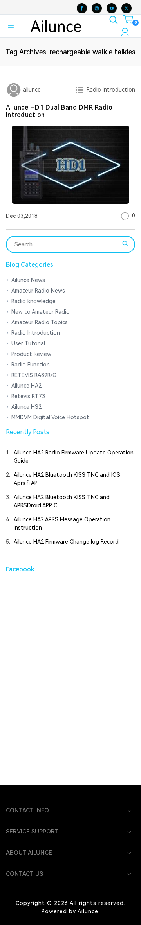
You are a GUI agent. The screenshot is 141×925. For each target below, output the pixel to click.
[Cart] (128, 21)
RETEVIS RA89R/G (33, 375)
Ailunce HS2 (26, 407)
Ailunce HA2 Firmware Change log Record (66, 542)
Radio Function (30, 364)
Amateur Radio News (38, 290)
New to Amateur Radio (40, 312)
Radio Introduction (109, 89)
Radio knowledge (33, 301)
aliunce (31, 89)
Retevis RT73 (28, 396)
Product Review (31, 354)
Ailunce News (28, 280)
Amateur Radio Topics (39, 322)
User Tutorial (28, 343)
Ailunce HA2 (26, 386)
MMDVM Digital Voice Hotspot (50, 417)
